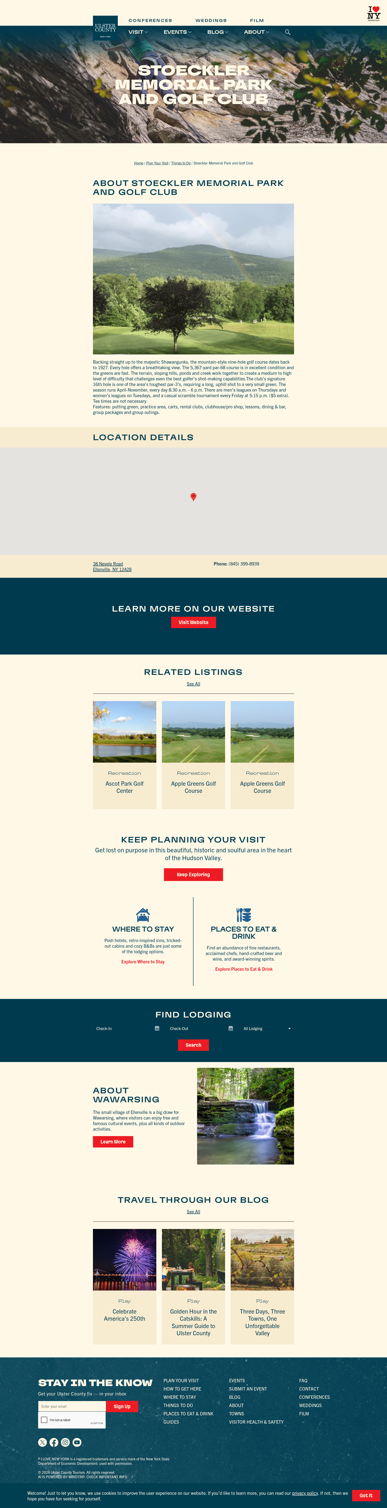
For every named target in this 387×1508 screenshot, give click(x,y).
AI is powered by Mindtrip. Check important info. (83, 1476)
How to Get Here (182, 1388)
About (254, 32)
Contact (309, 1388)
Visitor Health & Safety (256, 1422)
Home (138, 163)
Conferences (150, 20)
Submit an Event (248, 1388)
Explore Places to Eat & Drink (244, 969)
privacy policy (305, 1493)
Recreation (124, 773)
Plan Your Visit (157, 163)
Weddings (211, 20)
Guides (171, 1422)
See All (193, 683)
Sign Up (122, 1406)
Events (175, 32)
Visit (136, 32)
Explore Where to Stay (143, 961)
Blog (215, 32)
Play (124, 1301)
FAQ (303, 1380)
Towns (236, 1413)
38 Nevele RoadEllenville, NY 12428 (112, 566)
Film (257, 20)
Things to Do (181, 163)
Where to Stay (179, 1397)
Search (193, 1045)
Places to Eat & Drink (188, 1413)
